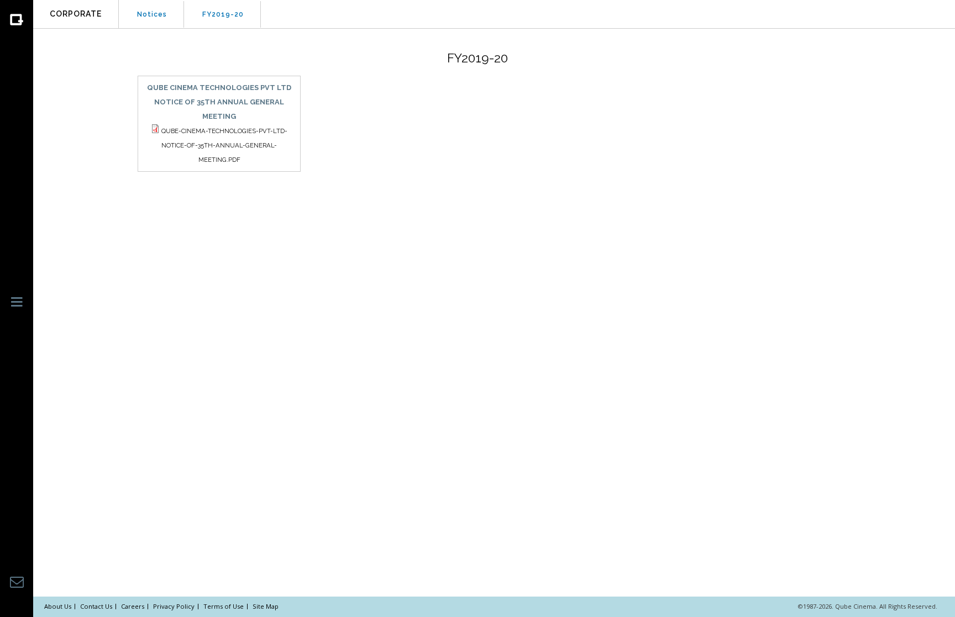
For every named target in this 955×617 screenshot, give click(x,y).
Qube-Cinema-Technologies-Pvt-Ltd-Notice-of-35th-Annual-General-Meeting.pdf (224, 145)
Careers (132, 606)
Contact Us (96, 606)
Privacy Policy (174, 606)
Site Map (266, 606)
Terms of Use (223, 606)
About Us (57, 606)
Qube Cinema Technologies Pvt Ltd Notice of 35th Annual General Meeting (219, 101)
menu (16, 306)
